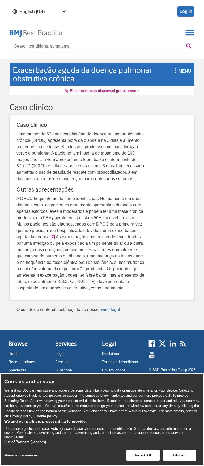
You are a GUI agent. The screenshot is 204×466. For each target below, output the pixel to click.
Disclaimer (111, 353)
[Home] (36, 32)
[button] (174, 71)
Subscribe (63, 370)
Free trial (62, 362)
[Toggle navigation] (189, 32)
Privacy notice (113, 370)
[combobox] (97, 46)
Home (13, 353)
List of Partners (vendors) (25, 442)
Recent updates (21, 362)
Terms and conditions (120, 362)
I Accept (179, 455)
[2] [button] (52, 237)
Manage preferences (21, 455)
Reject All (143, 455)
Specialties (17, 370)
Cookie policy (46, 416)
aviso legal (110, 309)
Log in (186, 11)
